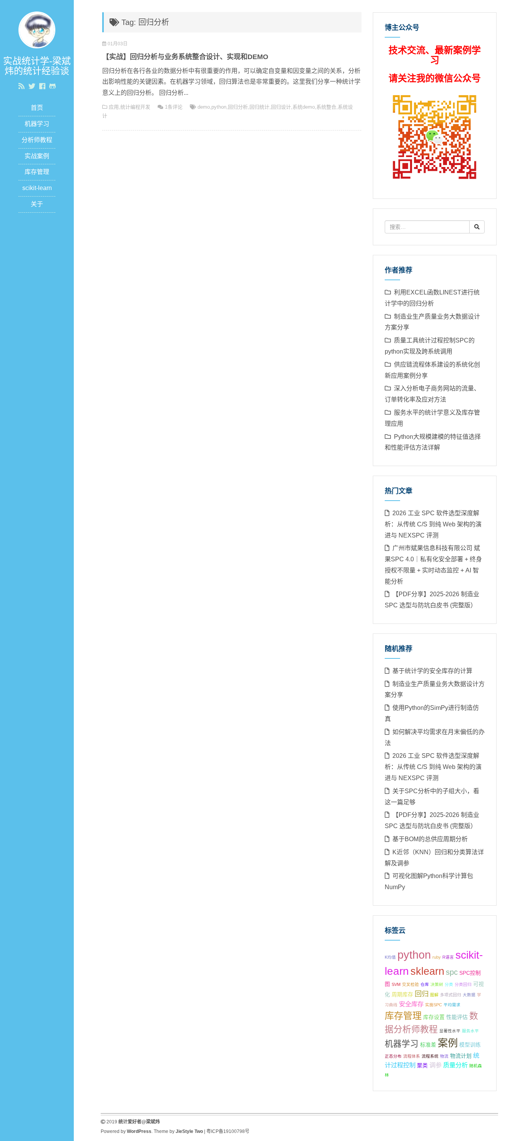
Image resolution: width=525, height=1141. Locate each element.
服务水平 (470, 1031)
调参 (435, 1065)
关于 (37, 204)
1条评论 (174, 107)
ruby (436, 957)
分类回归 (463, 984)
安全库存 (411, 1003)
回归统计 (259, 107)
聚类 (422, 1065)
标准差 (428, 1045)
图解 (434, 994)
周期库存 (402, 994)
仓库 (424, 984)
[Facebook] (42, 86)
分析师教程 (37, 140)
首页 (37, 107)
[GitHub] (52, 86)
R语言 (448, 957)
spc (452, 972)
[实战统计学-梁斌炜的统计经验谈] (36, 29)
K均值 (390, 957)
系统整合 (326, 107)
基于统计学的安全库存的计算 (432, 671)
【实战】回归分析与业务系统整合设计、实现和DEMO (185, 57)
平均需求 (452, 1004)
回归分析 (238, 107)
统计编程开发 (135, 107)
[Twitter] (31, 86)
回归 (422, 994)
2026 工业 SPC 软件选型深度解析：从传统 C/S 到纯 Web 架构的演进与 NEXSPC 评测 (433, 524)
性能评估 (457, 1017)
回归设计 (281, 107)
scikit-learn (37, 188)
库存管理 (37, 172)
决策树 (436, 984)
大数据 (469, 994)
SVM (396, 984)
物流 (444, 1056)
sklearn (427, 971)
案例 (448, 1043)
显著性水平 (449, 1031)
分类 (449, 984)
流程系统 (430, 1056)
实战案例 (37, 156)
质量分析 (455, 1065)
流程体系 (411, 1056)
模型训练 (470, 1045)
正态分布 (393, 1056)
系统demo (303, 107)
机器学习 (37, 124)
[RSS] (21, 86)
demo (204, 107)
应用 (114, 107)
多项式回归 (450, 994)
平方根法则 (472, 1004)
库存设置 (434, 1017)
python (218, 107)
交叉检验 (410, 984)
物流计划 (461, 1056)
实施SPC (433, 1004)
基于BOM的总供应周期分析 (430, 839)
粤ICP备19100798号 (227, 1131)
